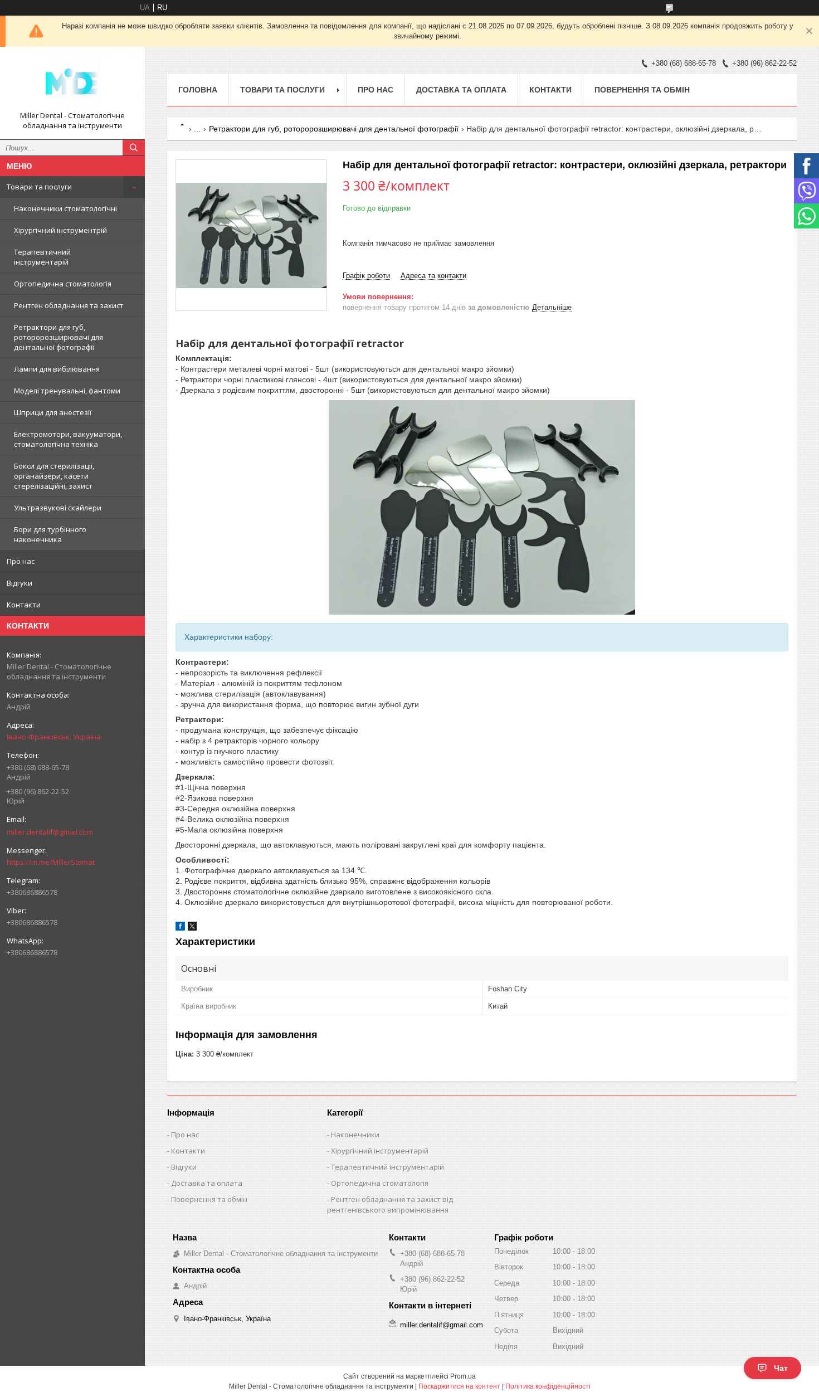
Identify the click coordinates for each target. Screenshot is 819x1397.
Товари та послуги (39, 187)
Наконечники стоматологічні (65, 208)
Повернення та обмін (642, 89)
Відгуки (19, 583)
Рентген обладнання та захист (69, 305)
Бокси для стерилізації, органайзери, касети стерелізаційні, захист (54, 476)
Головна (197, 89)
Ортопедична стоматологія (62, 284)
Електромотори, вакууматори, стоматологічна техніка (68, 439)
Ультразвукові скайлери (57, 508)
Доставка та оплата (461, 89)
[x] (192, 928)
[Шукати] (134, 147)
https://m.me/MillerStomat (51, 862)
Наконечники (355, 1135)
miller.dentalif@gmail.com (50, 832)
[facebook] (180, 928)
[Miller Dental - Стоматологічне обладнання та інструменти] (72, 83)
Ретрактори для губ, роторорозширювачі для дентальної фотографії (58, 337)
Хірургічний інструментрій (60, 230)
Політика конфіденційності (548, 1386)
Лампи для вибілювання (57, 369)
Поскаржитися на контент (459, 1386)
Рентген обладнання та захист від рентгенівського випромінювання (390, 1204)
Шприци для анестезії (52, 412)
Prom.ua (463, 1376)
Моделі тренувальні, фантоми (67, 391)
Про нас (21, 561)
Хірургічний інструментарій (379, 1151)
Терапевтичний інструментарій (42, 257)
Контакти (24, 605)
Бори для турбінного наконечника (50, 534)
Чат (781, 1368)
